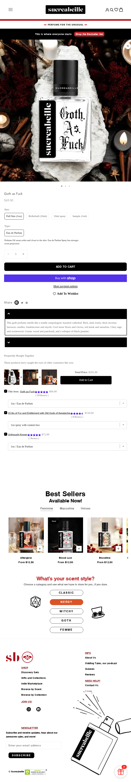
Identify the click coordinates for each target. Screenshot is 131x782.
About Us (90, 657)
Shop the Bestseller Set (89, 34)
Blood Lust (65, 557)
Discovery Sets (30, 672)
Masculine (67, 508)
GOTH (66, 620)
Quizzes (89, 669)
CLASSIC (66, 592)
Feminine (46, 508)
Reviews (90, 674)
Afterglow (26, 557)
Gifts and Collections (33, 678)
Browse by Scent (31, 689)
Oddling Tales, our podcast (101, 663)
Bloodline (104, 557)
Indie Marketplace (31, 683)
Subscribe (21, 755)
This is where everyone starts (53, 34)
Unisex (85, 508)
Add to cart (65, 266)
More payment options (65, 286)
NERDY (66, 602)
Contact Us (91, 685)
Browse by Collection (34, 694)
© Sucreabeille (16, 771)
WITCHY (67, 611)
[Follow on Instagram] (29, 709)
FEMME (66, 629)
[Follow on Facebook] (38, 709)
